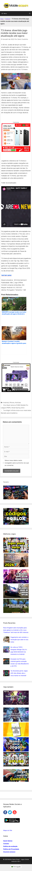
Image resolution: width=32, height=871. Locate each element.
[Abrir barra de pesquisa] (29, 13)
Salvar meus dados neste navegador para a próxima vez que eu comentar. (17, 463)
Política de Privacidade (11, 849)
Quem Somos (7, 841)
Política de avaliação (10, 846)
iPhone (12, 402)
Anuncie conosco (9, 852)
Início (2, 19)
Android (7, 19)
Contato (6, 843)
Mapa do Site (7, 830)
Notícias (18, 402)
